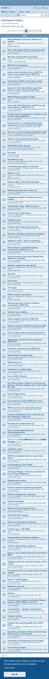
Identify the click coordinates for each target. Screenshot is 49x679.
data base (11, 274)
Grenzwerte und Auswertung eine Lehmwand (25, 641)
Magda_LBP (19, 482)
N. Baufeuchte (20, 58)
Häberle (18, 168)
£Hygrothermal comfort (16, 481)
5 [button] (37, 31)
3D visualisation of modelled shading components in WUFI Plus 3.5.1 (22, 249)
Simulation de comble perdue (19, 369)
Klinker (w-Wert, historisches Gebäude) (23, 182)
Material (16, 53)
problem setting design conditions (21, 546)
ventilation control (14, 449)
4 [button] (34, 31)
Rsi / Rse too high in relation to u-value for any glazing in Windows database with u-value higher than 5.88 (27, 385)
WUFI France (18, 372)
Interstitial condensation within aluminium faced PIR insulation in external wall (27, 633)
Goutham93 (19, 118)
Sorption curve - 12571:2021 (18, 529)
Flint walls (11, 153)
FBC (17, 475)
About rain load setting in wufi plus (21, 522)
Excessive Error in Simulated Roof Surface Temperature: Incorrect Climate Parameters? (25, 124)
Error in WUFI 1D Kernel (17, 376)
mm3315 (18, 92)
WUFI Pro (17, 170)
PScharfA (19, 51)
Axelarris (18, 466)
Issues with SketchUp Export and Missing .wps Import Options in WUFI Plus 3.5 (26, 106)
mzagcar (18, 314)
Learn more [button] (9, 667)
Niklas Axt (19, 434)
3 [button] (31, 31)
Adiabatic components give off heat (21, 265)
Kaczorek (19, 451)
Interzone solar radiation (17, 312)
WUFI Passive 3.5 (14, 362)
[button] (40, 30)
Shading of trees (14, 220)
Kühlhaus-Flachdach (15, 501)
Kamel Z (18, 604)
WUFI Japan (18, 445)
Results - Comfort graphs (17, 579)
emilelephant (20, 140)
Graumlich (19, 556)
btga (17, 235)
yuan (17, 409)
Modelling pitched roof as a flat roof (21, 190)
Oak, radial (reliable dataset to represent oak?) (26, 50)
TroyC (18, 595)
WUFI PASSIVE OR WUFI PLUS (20, 355)
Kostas (18, 574)
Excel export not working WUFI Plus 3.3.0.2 (24, 401)
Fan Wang (19, 109)
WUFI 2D (17, 46)
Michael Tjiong (20, 67)
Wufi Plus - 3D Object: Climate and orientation (26, 234)
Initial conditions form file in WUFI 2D (22, 319)
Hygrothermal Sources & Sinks (23, 135)
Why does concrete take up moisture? (22, 57)
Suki (17, 127)
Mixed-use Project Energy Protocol (21, 508)
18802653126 (20, 524)
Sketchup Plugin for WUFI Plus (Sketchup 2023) (26, 326)
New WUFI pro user (15, 160)
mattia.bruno (20, 649)
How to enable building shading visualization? (26, 333)
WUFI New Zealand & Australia (23, 149)
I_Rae (17, 154)
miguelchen (19, 260)
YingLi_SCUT (20, 76)
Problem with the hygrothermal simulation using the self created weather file (27, 115)
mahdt (18, 378)
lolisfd (17, 618)
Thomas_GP (20, 208)
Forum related (18, 202)
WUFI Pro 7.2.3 (13, 173)
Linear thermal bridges (16, 648)
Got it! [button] (15, 674)
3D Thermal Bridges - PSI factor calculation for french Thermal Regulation (26, 473)
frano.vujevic (20, 503)
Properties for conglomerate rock (20, 424)
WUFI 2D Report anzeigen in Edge (21, 97)
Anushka (18, 510)
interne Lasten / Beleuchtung (19, 213)
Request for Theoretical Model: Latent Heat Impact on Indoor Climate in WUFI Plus (24, 89)
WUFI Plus (17, 68)
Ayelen (18, 222)
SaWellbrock (20, 215)
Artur (17, 642)
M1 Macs (11, 593)
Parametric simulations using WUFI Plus (23, 349)
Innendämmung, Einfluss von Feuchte (22, 167)
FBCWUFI (19, 496)
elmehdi (18, 275)
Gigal (17, 548)
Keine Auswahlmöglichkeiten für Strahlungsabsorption (20, 431)
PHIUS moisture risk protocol (19, 295)
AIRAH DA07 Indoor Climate (18, 146)
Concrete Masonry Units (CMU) (19, 465)
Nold (17, 581)
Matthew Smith (20, 531)
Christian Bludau (21, 43)
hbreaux (18, 396)
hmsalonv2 (19, 327)
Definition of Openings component (21, 494)
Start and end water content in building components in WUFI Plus (23, 304)
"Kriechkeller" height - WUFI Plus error (23, 206)
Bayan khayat (20, 192)
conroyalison (20, 459)
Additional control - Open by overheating (24, 241)
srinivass (18, 242)
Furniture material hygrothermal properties (24, 488)
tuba (17, 83)
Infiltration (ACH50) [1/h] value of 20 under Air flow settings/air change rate (25, 416)
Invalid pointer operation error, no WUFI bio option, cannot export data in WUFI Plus (25, 73)
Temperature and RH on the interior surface (24, 81)
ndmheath (19, 588)
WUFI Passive (18, 291)
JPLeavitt (19, 425)
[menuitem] (7, 8)
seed (17, 147)
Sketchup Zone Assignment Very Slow (22, 139)
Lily (17, 371)
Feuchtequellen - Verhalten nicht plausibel (24, 609)
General (16, 504)
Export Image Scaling (16, 394)
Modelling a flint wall (15, 586)
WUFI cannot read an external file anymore (24, 408)
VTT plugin (11, 288)
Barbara (18, 611)
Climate (16, 461)
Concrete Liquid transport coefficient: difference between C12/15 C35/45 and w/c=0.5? (26, 601)
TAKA (17, 444)
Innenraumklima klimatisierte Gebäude (23, 537)
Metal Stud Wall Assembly (18, 515)
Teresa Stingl (20, 320)
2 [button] (28, 31)
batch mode (12, 281)
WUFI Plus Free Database (17, 65)
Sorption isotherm (14, 616)
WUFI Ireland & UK (20, 61)
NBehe (18, 626)
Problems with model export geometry (23, 227)
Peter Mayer (20, 635)
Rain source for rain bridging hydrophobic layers (27, 132)
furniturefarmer (20, 289)
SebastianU (19, 134)
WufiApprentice (20, 267)
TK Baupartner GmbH (23, 183)
